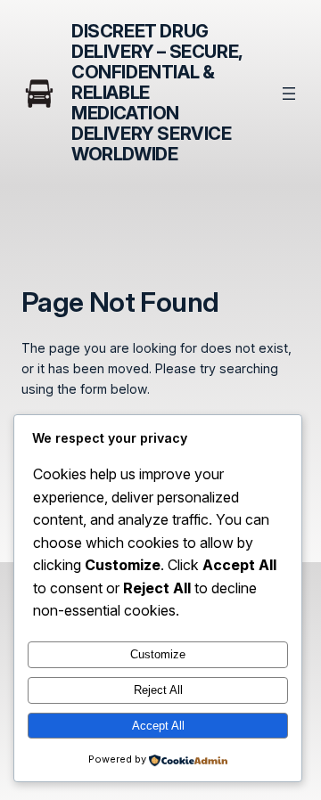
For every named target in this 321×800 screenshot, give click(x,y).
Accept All (158, 725)
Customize (157, 654)
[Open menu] (289, 93)
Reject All (158, 690)
